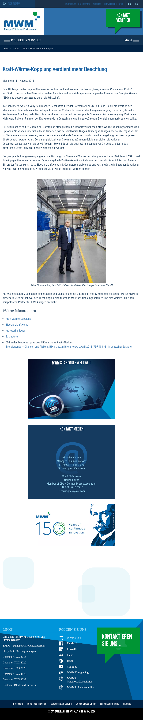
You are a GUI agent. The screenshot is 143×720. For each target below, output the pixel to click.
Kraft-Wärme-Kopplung (18, 319)
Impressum (70, 3)
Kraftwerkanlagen (15, 330)
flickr (70, 655)
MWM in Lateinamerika (80, 687)
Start (6, 48)
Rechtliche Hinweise (36, 703)
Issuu (70, 660)
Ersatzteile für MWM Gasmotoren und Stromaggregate (24, 638)
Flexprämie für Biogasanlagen (19, 651)
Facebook (72, 643)
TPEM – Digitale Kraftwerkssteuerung (24, 645)
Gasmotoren (12, 336)
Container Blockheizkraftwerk (19, 685)
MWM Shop (74, 637)
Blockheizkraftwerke (17, 324)
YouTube (72, 666)
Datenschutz (84, 3)
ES (136, 3)
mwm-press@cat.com (73, 468)
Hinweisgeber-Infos (113, 3)
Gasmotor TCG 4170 (14, 673)
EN (129, 3)
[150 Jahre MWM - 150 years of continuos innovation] (71, 545)
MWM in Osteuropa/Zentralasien (79, 680)
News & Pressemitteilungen (38, 48)
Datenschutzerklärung (61, 703)
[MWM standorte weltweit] (71, 418)
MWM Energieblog (78, 672)
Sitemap (127, 703)
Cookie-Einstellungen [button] (86, 703)
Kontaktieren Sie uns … (117, 640)
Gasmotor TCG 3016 (14, 656)
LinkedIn (72, 649)
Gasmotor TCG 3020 (14, 668)
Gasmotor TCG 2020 (14, 662)
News (16, 48)
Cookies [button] (97, 3)
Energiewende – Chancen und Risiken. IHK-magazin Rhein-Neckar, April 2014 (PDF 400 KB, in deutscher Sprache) (69, 346)
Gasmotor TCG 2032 (14, 679)
